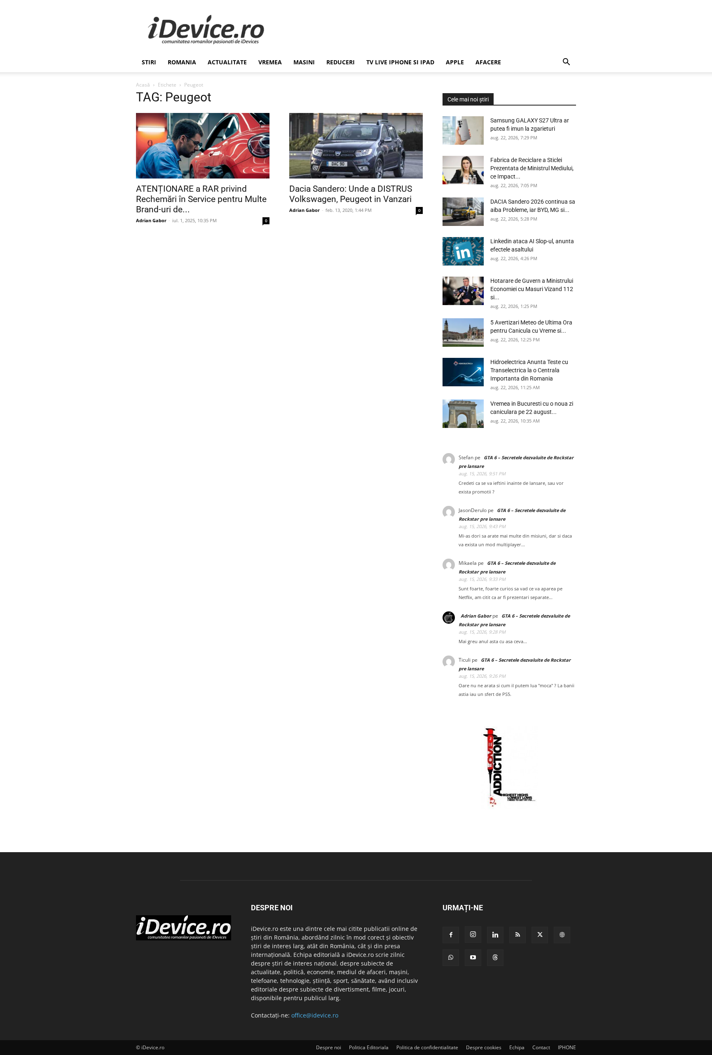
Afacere (488, 62)
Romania (182, 62)
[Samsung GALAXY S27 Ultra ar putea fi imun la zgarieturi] (463, 130)
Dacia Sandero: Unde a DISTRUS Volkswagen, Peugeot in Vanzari (350, 194)
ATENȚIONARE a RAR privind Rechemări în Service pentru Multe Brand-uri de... (201, 199)
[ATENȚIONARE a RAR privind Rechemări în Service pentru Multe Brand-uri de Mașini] (202, 146)
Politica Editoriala (369, 1047)
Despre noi (328, 1047)
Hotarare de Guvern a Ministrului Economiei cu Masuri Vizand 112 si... (531, 289)
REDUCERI (340, 62)
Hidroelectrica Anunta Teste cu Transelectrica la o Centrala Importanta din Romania (529, 370)
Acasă (143, 84)
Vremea (270, 62)
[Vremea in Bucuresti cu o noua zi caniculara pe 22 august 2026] (463, 413)
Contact (541, 1047)
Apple (455, 62)
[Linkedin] (495, 935)
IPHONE (567, 1047)
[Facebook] (451, 935)
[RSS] (517, 935)
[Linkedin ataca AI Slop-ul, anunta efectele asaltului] (463, 251)
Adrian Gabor (151, 220)
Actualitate (227, 62)
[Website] (562, 935)
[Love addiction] (509, 807)
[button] (566, 63)
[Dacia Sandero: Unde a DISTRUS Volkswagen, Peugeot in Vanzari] (356, 146)
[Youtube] (473, 957)
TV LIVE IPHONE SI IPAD (400, 62)
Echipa (517, 1047)
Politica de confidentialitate (427, 1047)
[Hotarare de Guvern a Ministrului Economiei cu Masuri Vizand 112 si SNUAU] (463, 291)
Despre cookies (483, 1047)
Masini (304, 62)
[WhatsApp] (451, 957)
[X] (540, 935)
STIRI (149, 62)
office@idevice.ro (314, 1015)
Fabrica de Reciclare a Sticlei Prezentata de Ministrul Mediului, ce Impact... (532, 168)
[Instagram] (473, 934)
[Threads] (495, 957)
